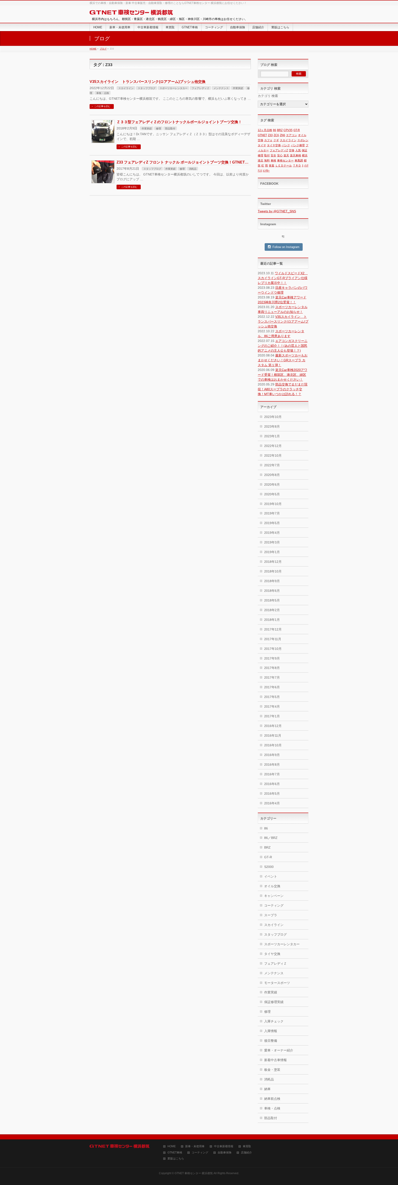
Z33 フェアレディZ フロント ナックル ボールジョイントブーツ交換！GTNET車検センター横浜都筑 (199, 162)
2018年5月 (272, 600)
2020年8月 (272, 475)
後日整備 (270, 1040)
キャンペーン (274, 896)
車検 (273, 160)
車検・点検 (102, 93)
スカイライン (126, 88)
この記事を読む (102, 106)
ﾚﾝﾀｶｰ (266, 170)
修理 (158, 128)
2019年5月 (272, 523)
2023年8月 (272, 426)
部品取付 (170, 128)
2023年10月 (273, 417)
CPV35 (288, 130)
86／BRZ (271, 838)
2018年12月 (273, 561)
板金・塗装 (272, 1069)
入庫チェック (274, 1021)
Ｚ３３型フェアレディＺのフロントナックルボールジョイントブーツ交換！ (179, 122)
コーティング (274, 905)
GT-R (296, 130)
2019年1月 (272, 552)
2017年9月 (272, 658)
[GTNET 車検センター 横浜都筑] (131, 12)
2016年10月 (273, 745)
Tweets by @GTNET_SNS (277, 211)
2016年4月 (272, 803)
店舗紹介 (246, 1152)
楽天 (286, 155)
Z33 (270, 135)
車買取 (247, 1146)
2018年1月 (272, 620)
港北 (260, 160)
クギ (276, 140)
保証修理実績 (274, 1002)
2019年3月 (272, 542)
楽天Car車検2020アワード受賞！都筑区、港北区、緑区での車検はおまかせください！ (282, 374)
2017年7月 (272, 677)
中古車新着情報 (223, 1146)
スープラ (270, 915)
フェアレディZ (279, 150)
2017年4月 (272, 706)
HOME (171, 1146)
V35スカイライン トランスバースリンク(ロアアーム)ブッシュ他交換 (147, 82)
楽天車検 (295, 155)
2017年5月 (272, 697)
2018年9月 (272, 581)
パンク (286, 145)
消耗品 (192, 168)
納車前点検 (272, 1098)
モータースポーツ (277, 983)
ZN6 (282, 135)
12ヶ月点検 (265, 130)
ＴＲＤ (297, 165)
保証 (304, 150)
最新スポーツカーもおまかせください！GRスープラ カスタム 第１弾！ (282, 360)
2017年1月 (272, 716)
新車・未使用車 (195, 1146)
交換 (291, 150)
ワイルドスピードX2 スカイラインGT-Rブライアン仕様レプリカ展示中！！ (283, 278)
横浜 (304, 155)
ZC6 (276, 135)
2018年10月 (273, 571)
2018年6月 (272, 590)
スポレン (302, 140)
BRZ (280, 130)
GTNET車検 (174, 1152)
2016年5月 (272, 793)
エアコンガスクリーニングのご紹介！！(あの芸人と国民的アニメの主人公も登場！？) (282, 345)
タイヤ (262, 145)
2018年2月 (272, 610)
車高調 (299, 160)
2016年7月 (272, 774)
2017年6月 (272, 687)
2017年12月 (273, 629)
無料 (267, 160)
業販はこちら (175, 1158)
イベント (270, 876)
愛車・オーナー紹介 (278, 1050)
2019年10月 (273, 504)
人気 (298, 150)
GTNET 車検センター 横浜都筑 (194, 1173)
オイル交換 (272, 886)
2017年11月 (272, 639)
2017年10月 (273, 649)
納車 (267, 1089)
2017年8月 (272, 668)
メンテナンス (221, 88)
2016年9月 (272, 755)
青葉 (271, 165)
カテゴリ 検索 (268, 96)
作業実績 (238, 88)
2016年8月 (272, 764)
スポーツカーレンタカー (173, 88)
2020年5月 (272, 494)
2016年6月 (272, 784)
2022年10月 (273, 455)
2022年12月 (273, 446)
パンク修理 (298, 145)
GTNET (262, 135)
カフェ (268, 140)
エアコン (291, 135)
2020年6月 (272, 484)
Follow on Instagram (285, 247)
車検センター (285, 160)
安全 (273, 155)
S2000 (269, 867)
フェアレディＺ (200, 88)
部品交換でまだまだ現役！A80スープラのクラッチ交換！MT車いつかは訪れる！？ (282, 389)
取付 (267, 155)
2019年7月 (272, 513)
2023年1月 (272, 436)
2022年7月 (272, 465)
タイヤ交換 (274, 145)
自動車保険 (224, 1152)
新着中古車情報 (275, 1060)
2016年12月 (273, 726)
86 (274, 130)
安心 (280, 155)
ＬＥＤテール (283, 165)
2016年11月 (272, 735)
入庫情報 (270, 1031)
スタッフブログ (146, 88)
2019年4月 (272, 532)
